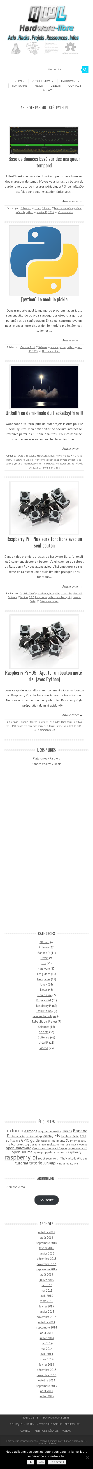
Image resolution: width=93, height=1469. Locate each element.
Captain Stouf (27, 347)
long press (41, 597)
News (39, 85)
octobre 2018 (46, 1232)
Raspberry (73, 1152)
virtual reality (65, 1163)
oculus (83, 1144)
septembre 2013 (46, 1386)
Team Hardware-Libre (55, 1417)
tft (58, 1158)
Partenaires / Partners (46, 758)
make (43, 1144)
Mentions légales (47, 1430)
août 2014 (46, 1333)
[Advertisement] (46, 851)
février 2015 (46, 1306)
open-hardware (18, 1147)
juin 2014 (46, 1343)
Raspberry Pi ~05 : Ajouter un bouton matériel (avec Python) (44, 676)
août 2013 (46, 1391)
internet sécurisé (46, 459)
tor (64, 463)
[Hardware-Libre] (46, 32)
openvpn (62, 459)
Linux (38, 208)
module (54, 347)
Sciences (43, 1027)
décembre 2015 (46, 1259)
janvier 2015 (46, 1312)
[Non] (87, 1457)
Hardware (69, 81)
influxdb (20, 212)
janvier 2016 (46, 1253)
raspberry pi (63, 597)
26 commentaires (49, 601)
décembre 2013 (46, 1370)
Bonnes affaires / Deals (46, 764)
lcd (13, 1144)
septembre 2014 (46, 1327)
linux (20, 1144)
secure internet (23, 463)
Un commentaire (51, 351)
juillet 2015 (47, 1280)
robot (41, 1158)
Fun (44, 963)
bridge (38, 1136)
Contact (74, 85)
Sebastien (26, 208)
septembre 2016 (46, 1243)
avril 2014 (46, 1354)
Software (19, 85)
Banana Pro (19, 1136)
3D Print (44, 942)
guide (20, 726)
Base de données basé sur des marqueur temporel (44, 162)
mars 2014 (46, 1359)
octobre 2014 (46, 1322)
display (48, 1136)
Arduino (44, 947)
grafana (77, 208)
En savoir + (57, 1462)
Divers (45, 958)
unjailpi (71, 463)
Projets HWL (69, 455)
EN (57, 1135)
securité (37, 463)
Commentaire (65, 212)
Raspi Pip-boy (44, 1011)
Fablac (47, 90)
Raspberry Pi (75, 593)
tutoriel (59, 726)
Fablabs (66, 1136)
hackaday (45, 1140)
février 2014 (46, 1365)
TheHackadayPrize (52, 463)
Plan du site (30, 1417)
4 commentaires (51, 467)
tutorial (51, 726)
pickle (62, 347)
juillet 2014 (47, 1338)
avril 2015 (46, 1296)
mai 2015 (46, 1291)
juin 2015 (46, 1285)
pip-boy (50, 1152)
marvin (65, 1144)
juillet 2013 (47, 1396)
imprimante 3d (60, 1140)
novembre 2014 (46, 1317)
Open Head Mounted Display (49, 1148)
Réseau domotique (44, 1016)
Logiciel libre (32, 1144)
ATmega (30, 1131)
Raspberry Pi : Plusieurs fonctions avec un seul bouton (44, 542)
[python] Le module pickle (44, 299)
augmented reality (49, 1131)
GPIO (31, 597)
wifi (76, 1163)
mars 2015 (46, 1301)
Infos (18, 81)
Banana (67, 1131)
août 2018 (46, 1238)
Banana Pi (43, 953)
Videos (56, 85)
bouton (24, 597)
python (29, 212)
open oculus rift (77, 1148)
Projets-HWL (41, 81)
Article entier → (72, 201)
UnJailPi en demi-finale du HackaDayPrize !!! (44, 412)
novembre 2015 (46, 1264)
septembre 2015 (46, 1269)
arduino (14, 1130)
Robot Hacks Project (44, 1022)
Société (44, 1032)
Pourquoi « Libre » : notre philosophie (36, 1424)
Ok (31, 1462)
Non (41, 1462)
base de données (63, 208)
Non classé (44, 995)
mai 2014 (46, 1349)
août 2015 (46, 1274)
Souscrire (47, 1200)
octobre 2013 (46, 1380)
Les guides (54, 593)
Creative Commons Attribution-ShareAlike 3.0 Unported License (62, 1442)
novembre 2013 (46, 1375)
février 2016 (46, 1248)
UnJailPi (30, 459)
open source (22, 1152)
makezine (53, 1144)
